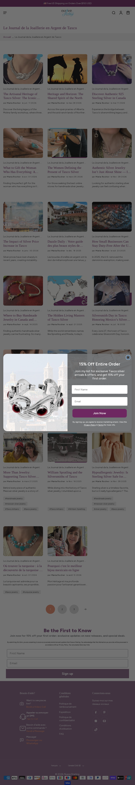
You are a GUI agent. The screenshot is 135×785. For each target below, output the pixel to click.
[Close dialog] (128, 357)
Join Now (99, 413)
